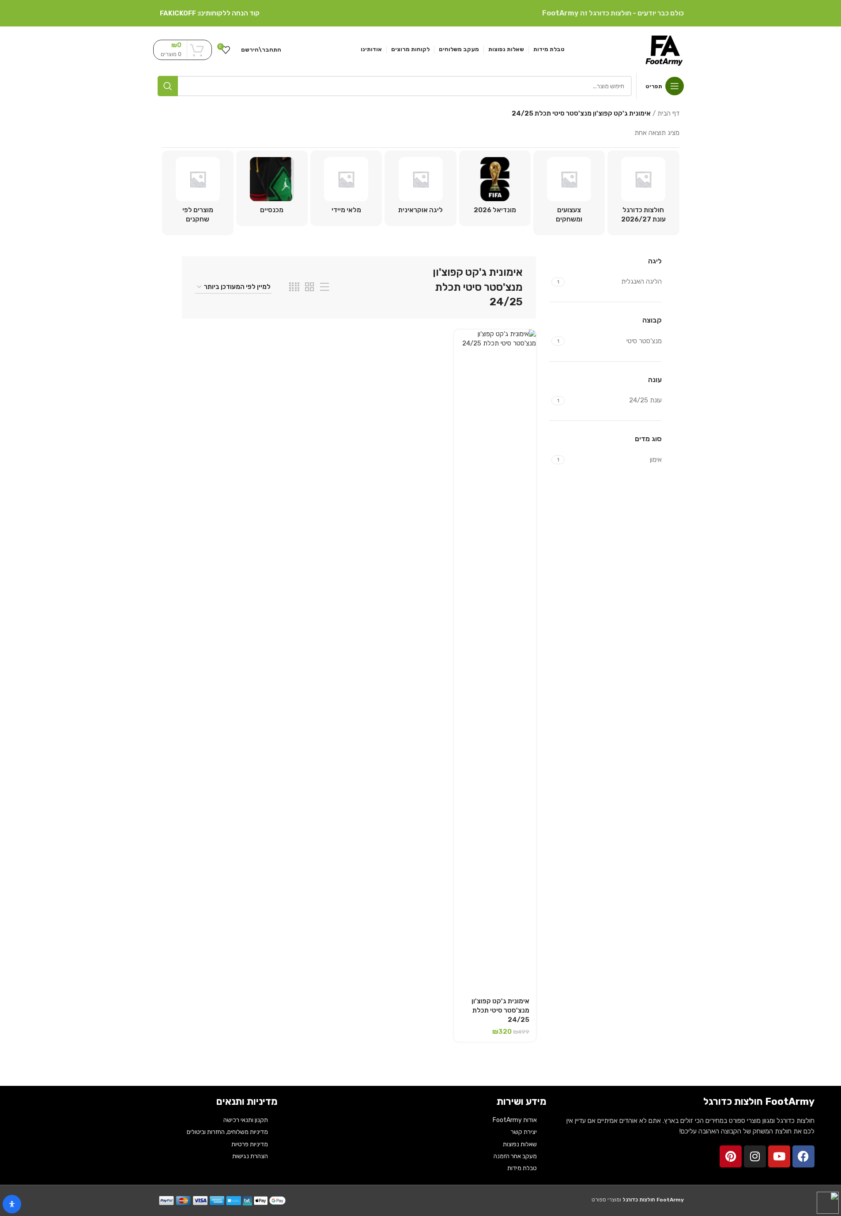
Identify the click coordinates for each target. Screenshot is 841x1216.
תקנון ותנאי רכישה (245, 1120)
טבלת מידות (522, 1168)
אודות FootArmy (515, 1120)
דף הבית (668, 113)
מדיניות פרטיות (249, 1144)
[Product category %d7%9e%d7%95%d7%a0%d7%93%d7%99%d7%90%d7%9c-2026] (495, 188)
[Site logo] (664, 49)
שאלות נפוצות (520, 1144)
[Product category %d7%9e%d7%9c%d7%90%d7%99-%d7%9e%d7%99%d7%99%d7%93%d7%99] (346, 188)
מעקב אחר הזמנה (515, 1156)
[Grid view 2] (309, 287)
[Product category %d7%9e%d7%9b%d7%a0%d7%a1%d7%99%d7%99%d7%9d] (272, 188)
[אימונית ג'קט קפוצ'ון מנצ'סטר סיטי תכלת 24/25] (495, 660)
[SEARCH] (168, 86)
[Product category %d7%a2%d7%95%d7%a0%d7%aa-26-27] (643, 193)
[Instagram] (755, 1156)
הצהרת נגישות (250, 1156)
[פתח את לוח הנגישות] (12, 1204)
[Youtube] (779, 1156)
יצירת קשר (524, 1132)
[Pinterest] (731, 1156)
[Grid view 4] (294, 287)
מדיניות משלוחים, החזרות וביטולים (227, 1132)
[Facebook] (803, 1156)
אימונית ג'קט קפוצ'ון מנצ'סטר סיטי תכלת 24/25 (500, 1010)
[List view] (324, 287)
